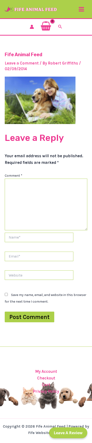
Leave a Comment (22, 63)
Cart (46, 384)
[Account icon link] (32, 27)
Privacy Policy (46, 391)
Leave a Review (68, 432)
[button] (60, 27)
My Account (46, 371)
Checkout (46, 378)
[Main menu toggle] (81, 9)
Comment (13, 176)
